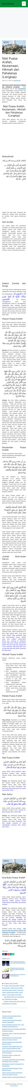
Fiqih (11, 983)
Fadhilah (6, 983)
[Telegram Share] (11, 954)
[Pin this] (8, 954)
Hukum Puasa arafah (16, 988)
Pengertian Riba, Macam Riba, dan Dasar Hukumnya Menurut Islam (17, 969)
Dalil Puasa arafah (14, 985)
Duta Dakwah (8, 4)
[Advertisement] (14, 23)
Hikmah (15, 983)
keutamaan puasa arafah (9, 990)
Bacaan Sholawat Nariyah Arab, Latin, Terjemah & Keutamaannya (17, 962)
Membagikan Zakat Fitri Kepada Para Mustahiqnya (17, 975)
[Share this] (3, 954)
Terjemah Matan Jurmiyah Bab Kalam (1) (14, 1077)
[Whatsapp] (13, 954)
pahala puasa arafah (12, 992)
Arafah (6, 985)
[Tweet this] (6, 954)
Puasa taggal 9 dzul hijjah (14, 994)
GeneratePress (14, 1085)
